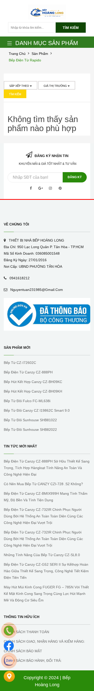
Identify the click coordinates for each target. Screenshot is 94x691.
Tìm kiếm (71, 28)
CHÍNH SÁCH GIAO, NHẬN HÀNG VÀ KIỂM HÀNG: (44, 641)
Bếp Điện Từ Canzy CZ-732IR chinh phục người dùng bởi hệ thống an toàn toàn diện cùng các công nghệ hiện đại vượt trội (43, 516)
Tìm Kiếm (15, 94)
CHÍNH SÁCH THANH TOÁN (26, 632)
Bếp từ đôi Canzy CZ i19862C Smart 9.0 (37, 410)
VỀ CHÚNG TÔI (16, 224)
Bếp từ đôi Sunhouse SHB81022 (30, 420)
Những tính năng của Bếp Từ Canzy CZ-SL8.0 (42, 555)
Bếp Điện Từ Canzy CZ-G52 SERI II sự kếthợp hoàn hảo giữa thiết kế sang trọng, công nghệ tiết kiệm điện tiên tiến (46, 571)
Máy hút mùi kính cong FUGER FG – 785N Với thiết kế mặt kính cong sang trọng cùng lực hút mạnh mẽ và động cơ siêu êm (46, 593)
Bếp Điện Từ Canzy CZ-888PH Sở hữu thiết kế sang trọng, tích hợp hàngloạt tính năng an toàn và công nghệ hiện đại (46, 467)
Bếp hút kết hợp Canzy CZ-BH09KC (33, 382)
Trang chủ (17, 54)
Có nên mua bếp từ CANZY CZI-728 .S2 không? (43, 484)
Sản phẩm (40, 54)
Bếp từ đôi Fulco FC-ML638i (27, 401)
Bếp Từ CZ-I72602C (20, 363)
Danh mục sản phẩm (46, 43)
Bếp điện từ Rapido (25, 60)
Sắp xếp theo (19, 85)
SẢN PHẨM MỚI (17, 348)
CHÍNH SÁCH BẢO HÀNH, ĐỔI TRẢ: (33, 661)
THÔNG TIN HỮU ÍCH (21, 617)
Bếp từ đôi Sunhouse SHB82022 (30, 430)
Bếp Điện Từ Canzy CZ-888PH (28, 372)
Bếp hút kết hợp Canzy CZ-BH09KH (33, 391)
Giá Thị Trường (56, 85)
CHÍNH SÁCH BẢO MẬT (23, 651)
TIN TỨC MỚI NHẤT (20, 446)
